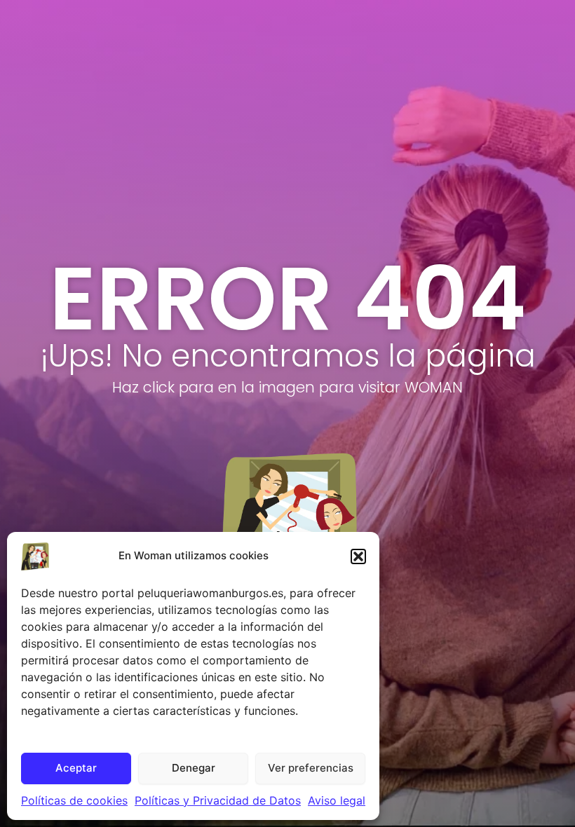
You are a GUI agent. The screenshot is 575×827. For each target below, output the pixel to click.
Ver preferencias (310, 767)
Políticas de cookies (74, 800)
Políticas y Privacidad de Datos (218, 800)
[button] (358, 556)
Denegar (193, 767)
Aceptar (76, 767)
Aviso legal (336, 800)
